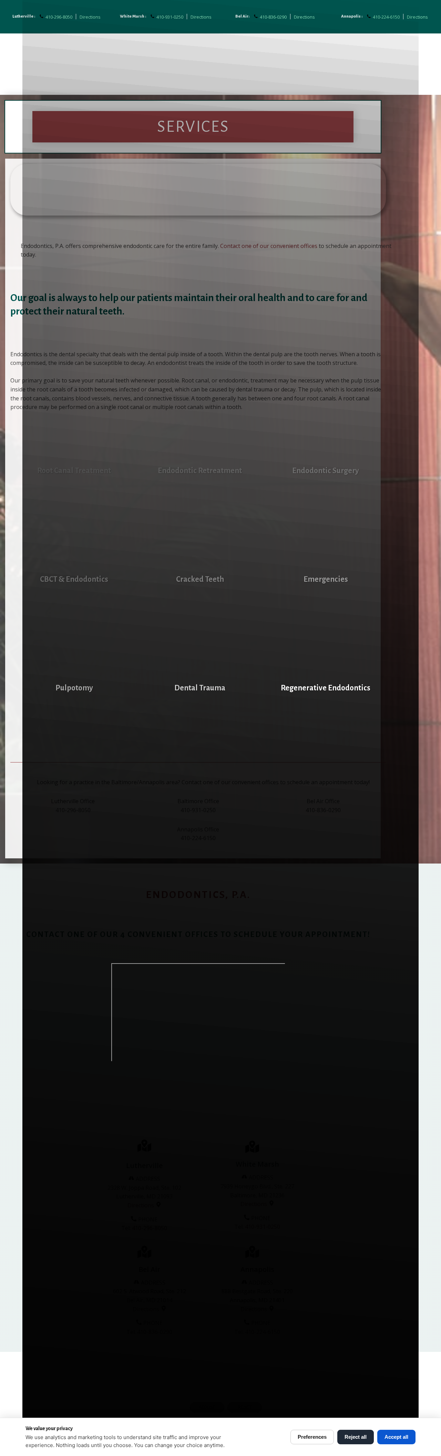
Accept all (396, 1437)
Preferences (312, 1437)
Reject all (356, 1437)
